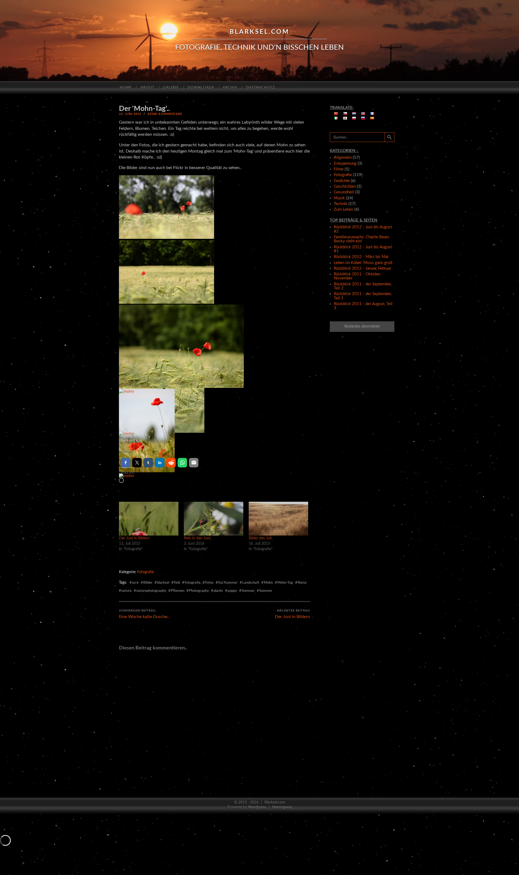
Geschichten (345, 186)
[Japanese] (345, 118)
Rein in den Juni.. (198, 538)
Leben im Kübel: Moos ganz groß (363, 263)
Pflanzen (177, 590)
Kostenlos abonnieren (362, 326)
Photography (199, 590)
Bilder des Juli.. (261, 538)
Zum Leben (343, 209)
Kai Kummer (228, 582)
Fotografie (145, 572)
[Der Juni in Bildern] (148, 519)
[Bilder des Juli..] (278, 519)
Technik (340, 204)
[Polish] (354, 118)
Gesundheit (344, 192)
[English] (363, 113)
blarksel (163, 582)
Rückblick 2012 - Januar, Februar (362, 268)
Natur (302, 582)
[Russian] (363, 118)
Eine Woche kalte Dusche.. (144, 614)
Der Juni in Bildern (134, 538)
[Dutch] (354, 113)
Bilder (147, 582)
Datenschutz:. (261, 88)
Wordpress (257, 807)
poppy (232, 590)
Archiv (230, 88)
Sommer (248, 590)
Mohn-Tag (285, 582)
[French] (372, 113)
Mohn (268, 582)
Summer (265, 590)
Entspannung (345, 163)
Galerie (171, 88)
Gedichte (342, 181)
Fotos (209, 582)
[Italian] (336, 118)
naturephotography (151, 590)
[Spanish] (372, 118)
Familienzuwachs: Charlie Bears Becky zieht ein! (361, 239)
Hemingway (282, 807)
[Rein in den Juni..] (213, 519)
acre (135, 582)
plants (218, 590)
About (148, 88)
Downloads (201, 88)
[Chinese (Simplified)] (336, 113)
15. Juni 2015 (130, 114)
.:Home (125, 88)
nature (126, 590)
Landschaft (250, 582)
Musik (339, 198)
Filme (339, 169)
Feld (177, 582)
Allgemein (343, 158)
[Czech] (345, 113)
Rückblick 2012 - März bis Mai (361, 257)
